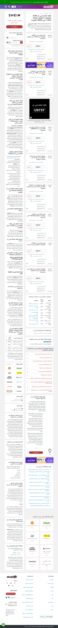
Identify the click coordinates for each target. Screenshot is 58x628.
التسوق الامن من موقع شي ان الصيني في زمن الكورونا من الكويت (38, 490)
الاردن (52, 606)
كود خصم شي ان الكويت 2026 (33, 306)
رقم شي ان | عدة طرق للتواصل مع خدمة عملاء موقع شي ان (39, 500)
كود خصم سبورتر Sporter (28, 617)
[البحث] (9, 6)
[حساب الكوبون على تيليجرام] (8, 585)
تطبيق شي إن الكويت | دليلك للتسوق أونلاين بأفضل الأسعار (39, 493)
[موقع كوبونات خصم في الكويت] (50, 13)
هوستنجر (46, 555)
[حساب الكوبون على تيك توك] (12, 585)
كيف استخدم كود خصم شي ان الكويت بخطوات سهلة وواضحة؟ (39, 475)
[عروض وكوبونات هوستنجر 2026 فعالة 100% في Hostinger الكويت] (46, 548)
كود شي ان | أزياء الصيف (33, 310)
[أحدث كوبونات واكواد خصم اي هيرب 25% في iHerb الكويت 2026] (46, 523)
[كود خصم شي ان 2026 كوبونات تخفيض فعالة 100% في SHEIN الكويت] (39, 109)
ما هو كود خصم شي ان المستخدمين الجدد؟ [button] (42, 361)
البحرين (52, 591)
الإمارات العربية (50, 583)
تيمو (32, 528)
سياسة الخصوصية (29, 598)
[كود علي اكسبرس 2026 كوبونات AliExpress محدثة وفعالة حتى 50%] (9, 386)
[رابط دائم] (44, 54)
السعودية (51, 580)
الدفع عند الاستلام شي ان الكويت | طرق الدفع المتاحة (39, 503)
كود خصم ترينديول (29, 606)
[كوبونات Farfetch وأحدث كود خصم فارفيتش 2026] (19, 391)
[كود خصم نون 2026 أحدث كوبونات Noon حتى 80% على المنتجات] (46, 536)
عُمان (52, 595)
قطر (52, 598)
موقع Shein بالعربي (41, 404)
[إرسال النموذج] (21, 42)
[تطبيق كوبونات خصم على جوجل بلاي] (9, 598)
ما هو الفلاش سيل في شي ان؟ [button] (45, 371)
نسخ (29, 46)
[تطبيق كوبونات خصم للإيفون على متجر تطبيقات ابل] (6, 598)
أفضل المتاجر (19, 364)
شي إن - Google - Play (15, 554)
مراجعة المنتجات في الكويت (27, 613)
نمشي (32, 553)
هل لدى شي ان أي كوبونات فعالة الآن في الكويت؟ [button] (41, 378)
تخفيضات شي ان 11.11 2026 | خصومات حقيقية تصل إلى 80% (39, 483)
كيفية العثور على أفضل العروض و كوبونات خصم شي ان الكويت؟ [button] (41, 382)
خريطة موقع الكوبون (29, 591)
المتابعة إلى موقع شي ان (36, 51)
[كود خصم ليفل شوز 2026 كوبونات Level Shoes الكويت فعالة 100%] (32, 536)
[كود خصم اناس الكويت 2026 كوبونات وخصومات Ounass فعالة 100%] (46, 561)
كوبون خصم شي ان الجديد (34, 313)
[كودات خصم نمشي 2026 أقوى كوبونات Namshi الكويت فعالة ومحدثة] (32, 548)
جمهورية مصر (50, 602)
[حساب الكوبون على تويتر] (11, 583)
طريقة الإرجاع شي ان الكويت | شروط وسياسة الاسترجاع (38, 469)
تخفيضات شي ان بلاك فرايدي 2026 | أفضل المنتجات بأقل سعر (39, 486)
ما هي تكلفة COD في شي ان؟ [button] (45, 364)
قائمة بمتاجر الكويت (29, 580)
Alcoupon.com (16, 93)
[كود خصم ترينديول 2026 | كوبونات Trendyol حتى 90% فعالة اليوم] (32, 561)
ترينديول (32, 566)
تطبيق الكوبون (13, 590)
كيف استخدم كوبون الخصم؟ (27, 602)
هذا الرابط (18, 527)
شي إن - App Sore (16, 552)
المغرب (52, 610)
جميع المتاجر (46, 13)
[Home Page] (48, 6)
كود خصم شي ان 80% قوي (33, 320)
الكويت (52, 587)
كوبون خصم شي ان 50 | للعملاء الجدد (33, 317)
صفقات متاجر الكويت (29, 583)
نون (46, 540)
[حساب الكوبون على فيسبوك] (7, 583)
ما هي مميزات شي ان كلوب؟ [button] (45, 368)
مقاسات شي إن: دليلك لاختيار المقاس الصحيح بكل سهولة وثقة (39, 497)
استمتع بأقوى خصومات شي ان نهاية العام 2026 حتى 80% (39, 479)
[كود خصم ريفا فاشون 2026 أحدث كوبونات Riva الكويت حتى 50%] (19, 386)
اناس (46, 568)
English (20, 6)
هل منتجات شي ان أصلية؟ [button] (46, 375)
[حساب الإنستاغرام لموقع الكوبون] (14, 583)
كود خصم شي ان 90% (33, 315)
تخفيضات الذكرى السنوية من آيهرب (40, 2)
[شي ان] (14, 15)
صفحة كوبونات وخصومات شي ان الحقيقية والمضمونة (13, 157)
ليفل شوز (32, 540)
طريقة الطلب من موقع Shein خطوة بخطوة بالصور (39, 505)
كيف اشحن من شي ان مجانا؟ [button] (45, 357)
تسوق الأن (14, 27)
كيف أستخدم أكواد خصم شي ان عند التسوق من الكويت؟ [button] (41, 390)
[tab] (39, 354)
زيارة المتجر (36, 452)
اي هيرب (46, 528)
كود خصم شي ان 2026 (33, 303)
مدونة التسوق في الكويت (28, 587)
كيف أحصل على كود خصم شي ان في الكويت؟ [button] (42, 387)
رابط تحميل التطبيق (11, 594)
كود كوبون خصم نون (29, 610)
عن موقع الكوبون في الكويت (27, 595)
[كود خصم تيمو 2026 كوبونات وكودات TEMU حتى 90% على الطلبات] (32, 523)
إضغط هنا (21, 529)
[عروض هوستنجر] (39, 65)
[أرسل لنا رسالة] (3, 625)
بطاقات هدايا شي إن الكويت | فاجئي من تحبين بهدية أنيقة (39, 472)
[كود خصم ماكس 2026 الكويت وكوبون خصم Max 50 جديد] (9, 391)
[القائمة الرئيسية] (6, 6)
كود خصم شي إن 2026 (38, 436)
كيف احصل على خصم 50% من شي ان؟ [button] (43, 354)
